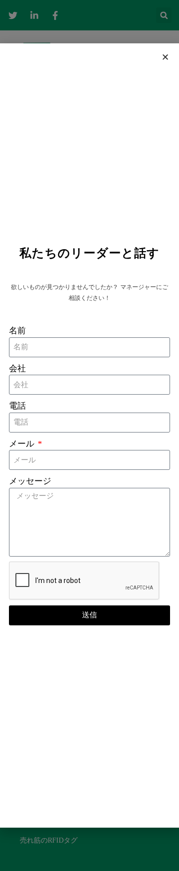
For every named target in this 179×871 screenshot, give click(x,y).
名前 (17, 330)
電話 (17, 406)
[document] (89, 435)
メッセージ (30, 481)
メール (22, 443)
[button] (165, 57)
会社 (17, 368)
